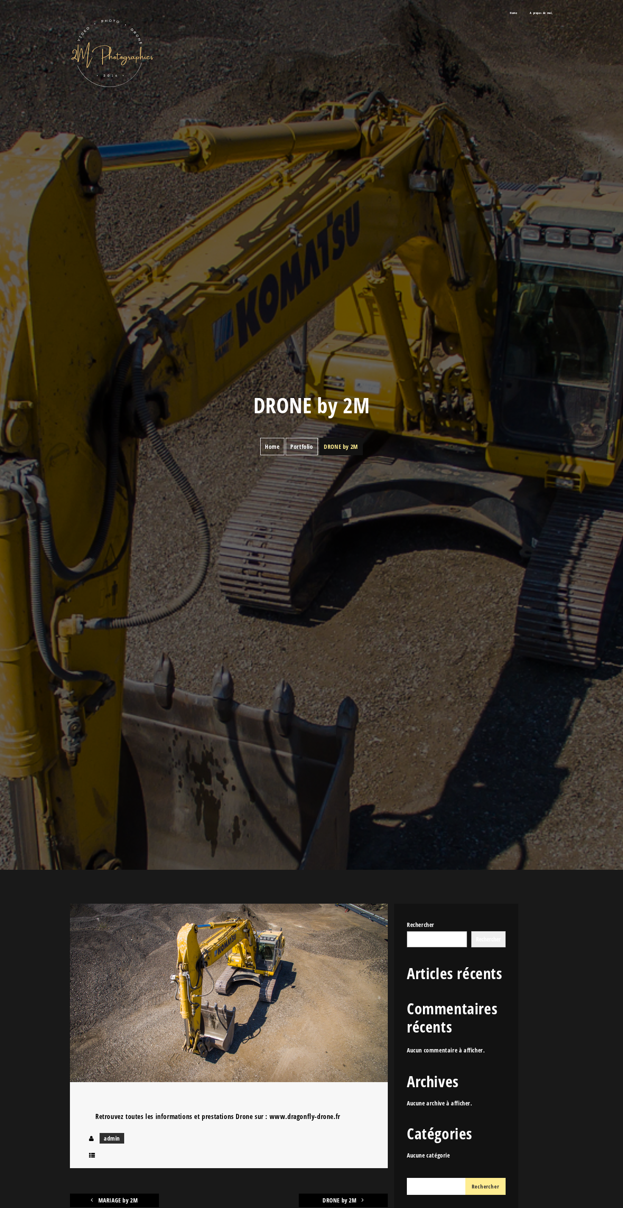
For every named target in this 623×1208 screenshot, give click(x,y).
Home (513, 13)
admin (112, 1138)
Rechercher (420, 925)
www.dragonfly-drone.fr (305, 1116)
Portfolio (301, 447)
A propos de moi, (541, 13)
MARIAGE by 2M (117, 1200)
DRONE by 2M (340, 1200)
